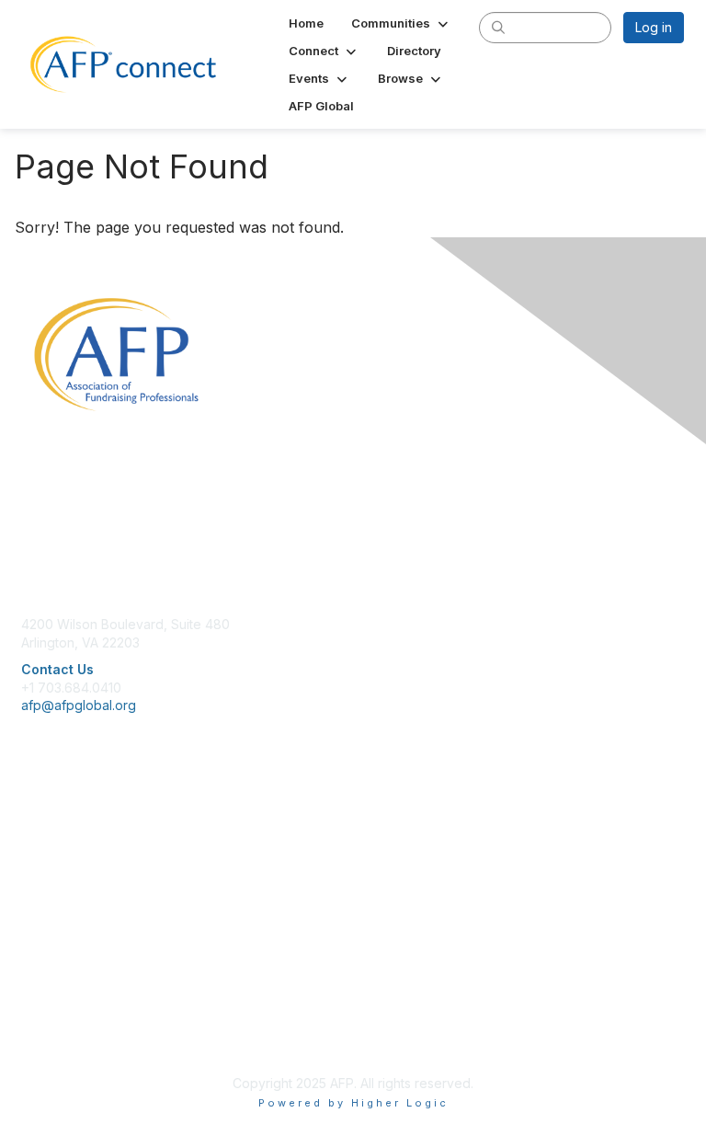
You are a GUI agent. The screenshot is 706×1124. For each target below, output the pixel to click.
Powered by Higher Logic (353, 1102)
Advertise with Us (73, 1038)
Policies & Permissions (88, 1001)
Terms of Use (62, 1019)
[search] (498, 26)
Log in (653, 27)
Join (34, 826)
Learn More (56, 862)
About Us (48, 984)
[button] (401, 23)
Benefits (46, 845)
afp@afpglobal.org (78, 705)
